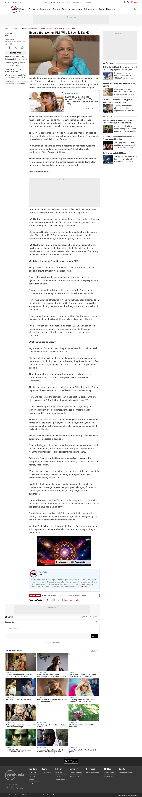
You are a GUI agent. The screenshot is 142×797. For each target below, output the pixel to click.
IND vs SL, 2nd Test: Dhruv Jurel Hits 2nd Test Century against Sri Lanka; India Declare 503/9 (120, 68)
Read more (49, 562)
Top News (32, 9)
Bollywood (88, 9)
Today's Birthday (75, 773)
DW (6, 35)
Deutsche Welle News (30, 28)
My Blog (99, 9)
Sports (55, 9)
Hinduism (58, 773)
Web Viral (32, 773)
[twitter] (128, 2)
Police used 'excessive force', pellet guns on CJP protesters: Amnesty (119, 101)
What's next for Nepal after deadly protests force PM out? (15, 76)
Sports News (46, 773)
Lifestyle (109, 9)
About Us (17, 795)
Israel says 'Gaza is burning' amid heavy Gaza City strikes (64, 595)
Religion (65, 9)
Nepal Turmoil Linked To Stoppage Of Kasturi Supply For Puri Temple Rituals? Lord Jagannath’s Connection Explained (16, 58)
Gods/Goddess (60, 780)
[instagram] (131, 2)
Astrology (76, 9)
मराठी (63, 2)
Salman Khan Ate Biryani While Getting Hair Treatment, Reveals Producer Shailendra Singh (119, 121)
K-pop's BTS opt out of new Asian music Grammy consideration (119, 138)
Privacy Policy (51, 795)
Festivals (58, 776)
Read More (85, 587)
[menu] (7, 9)
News (7, 28)
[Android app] (71, 761)
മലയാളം (76, 2)
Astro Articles (75, 776)
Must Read (110, 116)
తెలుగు (69, 2)
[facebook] (124, 2)
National (32, 776)
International (45, 9)
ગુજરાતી (88, 2)
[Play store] (135, 9)
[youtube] (135, 2)
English (52, 2)
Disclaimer (33, 795)
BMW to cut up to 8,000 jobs (114, 153)
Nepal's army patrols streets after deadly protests (13, 70)
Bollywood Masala (92, 773)
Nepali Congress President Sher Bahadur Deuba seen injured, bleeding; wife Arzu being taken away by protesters (15, 82)
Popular (31, 783)
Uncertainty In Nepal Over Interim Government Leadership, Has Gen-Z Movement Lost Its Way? (15, 64)
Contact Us (41, 795)
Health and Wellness (126, 773)
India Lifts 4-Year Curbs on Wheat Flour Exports (119, 84)
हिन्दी (46, 2)
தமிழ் (58, 2)
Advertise (25, 795)
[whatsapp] (22, 47)
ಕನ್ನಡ (82, 2)
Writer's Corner (109, 773)
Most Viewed (108, 776)
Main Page (9, 795)
